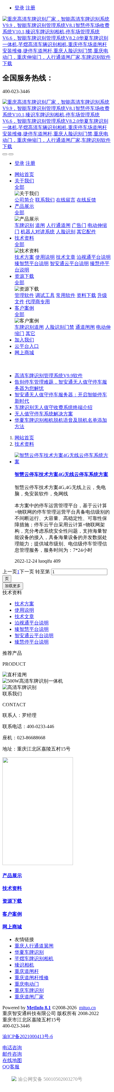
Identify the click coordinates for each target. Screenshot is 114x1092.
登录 (19, 7)
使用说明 (24, 610)
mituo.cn (87, 1007)
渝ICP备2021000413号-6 (27, 1036)
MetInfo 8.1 (39, 1007)
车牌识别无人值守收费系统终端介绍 (53, 407)
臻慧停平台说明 (32, 641)
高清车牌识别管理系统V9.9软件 (49, 375)
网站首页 (24, 174)
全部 (19, 187)
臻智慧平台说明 (32, 629)
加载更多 (13, 586)
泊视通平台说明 (32, 622)
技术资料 (24, 444)
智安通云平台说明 (34, 635)
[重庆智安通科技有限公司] (57, 41)
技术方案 (24, 603)
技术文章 (24, 616)
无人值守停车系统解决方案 (44, 413)
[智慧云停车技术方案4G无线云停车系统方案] (63, 461)
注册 (30, 7)
